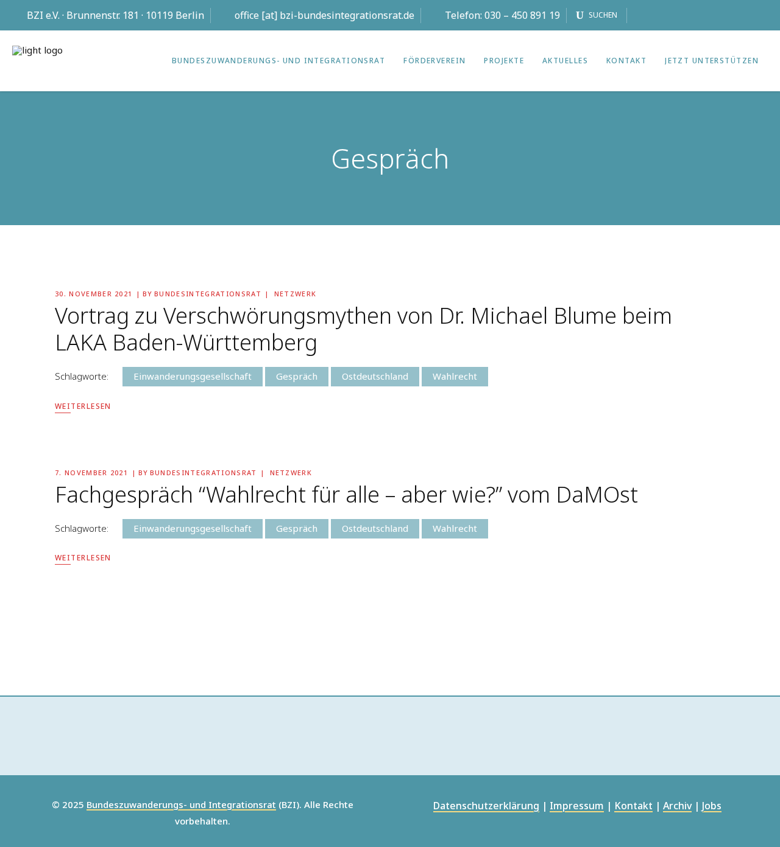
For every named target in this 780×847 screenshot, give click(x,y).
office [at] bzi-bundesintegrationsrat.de (324, 15)
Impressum (577, 806)
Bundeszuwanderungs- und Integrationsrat (181, 805)
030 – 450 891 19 (522, 15)
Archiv (677, 806)
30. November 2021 (93, 293)
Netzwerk (295, 293)
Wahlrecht (455, 376)
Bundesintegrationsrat (207, 293)
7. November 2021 (91, 472)
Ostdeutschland (375, 376)
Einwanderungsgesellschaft (192, 376)
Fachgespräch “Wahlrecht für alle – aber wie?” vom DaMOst (346, 494)
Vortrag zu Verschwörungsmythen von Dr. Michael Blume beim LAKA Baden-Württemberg (363, 329)
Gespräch (296, 376)
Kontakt (633, 806)
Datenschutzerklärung (486, 806)
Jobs (712, 806)
